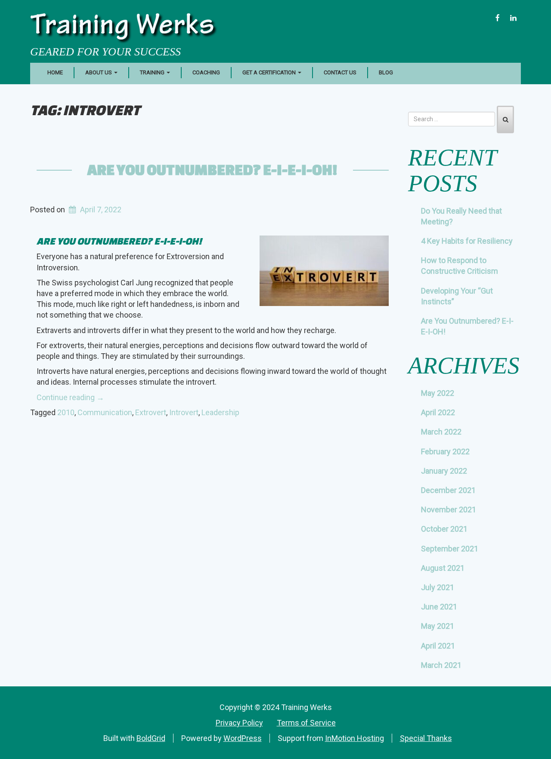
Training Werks (122, 27)
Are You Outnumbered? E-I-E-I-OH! (212, 169)
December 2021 (448, 490)
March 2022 (441, 431)
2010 (65, 412)
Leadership (220, 412)
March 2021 (441, 665)
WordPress (242, 738)
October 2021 (444, 528)
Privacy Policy (239, 722)
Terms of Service (306, 722)
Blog (386, 72)
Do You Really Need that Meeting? (461, 216)
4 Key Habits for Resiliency (467, 240)
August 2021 (442, 567)
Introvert (183, 412)
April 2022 (438, 412)
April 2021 (438, 645)
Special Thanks (426, 738)
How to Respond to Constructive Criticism (459, 265)
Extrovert (150, 412)
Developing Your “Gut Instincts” (457, 296)
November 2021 (448, 509)
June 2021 (439, 606)
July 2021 (437, 587)
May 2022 (437, 393)
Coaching (206, 72)
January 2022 (444, 470)
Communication (104, 412)
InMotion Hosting (354, 738)
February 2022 (445, 451)
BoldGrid (150, 738)
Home (55, 72)
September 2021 (449, 548)
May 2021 (437, 625)
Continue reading (70, 397)
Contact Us (340, 72)
